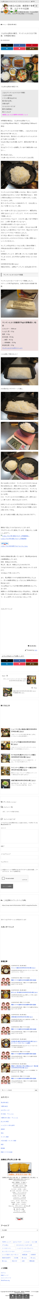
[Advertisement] (16, 626)
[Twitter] (7, 45)
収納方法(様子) (6, 1257)
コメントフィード (6, 1278)
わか (36, 650)
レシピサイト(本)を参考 (8, 1125)
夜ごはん (24, 1257)
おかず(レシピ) (5, 1110)
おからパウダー (17, 1242)
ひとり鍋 (34, 1242)
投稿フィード (5, 1275)
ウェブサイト (4, 862)
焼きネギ (14, 1261)
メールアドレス (6, 854)
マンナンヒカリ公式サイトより (12, 348)
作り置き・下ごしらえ (7, 1114)
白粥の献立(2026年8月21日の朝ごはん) (22, 1017)
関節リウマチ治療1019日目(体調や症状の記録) (23, 1053)
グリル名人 (5, 1245)
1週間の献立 (4, 1106)
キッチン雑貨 (5, 1137)
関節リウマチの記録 (6, 1152)
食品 (2, 1133)
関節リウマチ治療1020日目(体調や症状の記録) (23, 1029)
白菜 (23, 1261)
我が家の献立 (13, 24)
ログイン (3, 1272)
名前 (2, 846)
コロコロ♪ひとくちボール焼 (24, 1245)
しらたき (26, 1242)
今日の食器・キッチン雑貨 (8, 1140)
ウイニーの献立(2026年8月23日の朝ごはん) (23, 968)
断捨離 (3, 1148)
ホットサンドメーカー (8, 1251)
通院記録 (31, 1261)
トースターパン (6, 1248)
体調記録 (24, 1254)
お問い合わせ (5, 1)
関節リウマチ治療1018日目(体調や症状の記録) (23, 1078)
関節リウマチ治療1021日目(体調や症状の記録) (23, 1004)
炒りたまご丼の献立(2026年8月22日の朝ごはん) (24, 992)
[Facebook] (20, 45)
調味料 (3, 1129)
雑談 (2, 1144)
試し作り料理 (5, 1121)
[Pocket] (19, 48)
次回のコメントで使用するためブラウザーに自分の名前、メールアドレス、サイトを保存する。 (20, 870)
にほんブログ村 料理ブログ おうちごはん (14, 546)
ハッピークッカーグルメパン (25, 1248)
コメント (3, 828)
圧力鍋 (16, 1257)
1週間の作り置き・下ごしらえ (9, 1117)
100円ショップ (6, 1242)
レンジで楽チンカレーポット (10, 1254)
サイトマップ (14, 1)
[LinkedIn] (7, 48)
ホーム (4, 24)
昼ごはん (33, 1257)
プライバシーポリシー (24, 1)
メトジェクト (27, 1251)
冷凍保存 (33, 1254)
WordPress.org (5, 1280)
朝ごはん (4, 1261)
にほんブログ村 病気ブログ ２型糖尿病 (13, 539)
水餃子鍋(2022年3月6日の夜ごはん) (23, 780)
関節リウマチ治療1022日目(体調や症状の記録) (23, 980)
